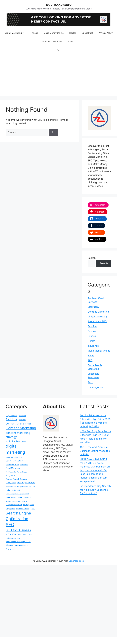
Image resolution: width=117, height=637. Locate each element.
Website (9, 545)
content (11, 423)
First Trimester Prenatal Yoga (16, 472)
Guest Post (87, 33)
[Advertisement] (58, 76)
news (24, 501)
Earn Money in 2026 (14, 461)
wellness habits (21, 545)
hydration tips (11, 487)
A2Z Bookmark (59, 5)
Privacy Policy (105, 33)
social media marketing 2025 (18, 542)
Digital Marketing (13, 33)
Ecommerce (24, 465)
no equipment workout (14, 505)
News (91, 355)
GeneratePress (76, 560)
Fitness (34, 33)
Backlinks (11, 419)
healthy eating (11, 483)
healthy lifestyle (26, 482)
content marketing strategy (18, 435)
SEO (90, 360)
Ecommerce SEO (97, 321)
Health (72, 33)
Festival (92, 331)
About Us (72, 41)
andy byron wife (11, 416)
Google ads (10, 475)
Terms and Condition (51, 41)
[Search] (53, 132)
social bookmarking (13, 538)
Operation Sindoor (22, 509)
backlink (22, 416)
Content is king (24, 423)
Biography (93, 306)
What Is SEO (10, 549)
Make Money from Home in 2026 (17, 494)
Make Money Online (54, 33)
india (8, 490)
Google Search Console (16, 479)
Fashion (92, 326)
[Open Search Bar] (58, 50)
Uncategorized (96, 387)
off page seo (28, 505)
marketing (27, 497)
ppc (33, 508)
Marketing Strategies (13, 501)
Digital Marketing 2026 (14, 457)
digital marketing (15, 449)
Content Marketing (98, 311)
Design (23, 441)
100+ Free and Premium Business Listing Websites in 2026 (95, 451)
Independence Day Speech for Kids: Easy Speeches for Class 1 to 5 (95, 490)
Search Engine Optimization (18, 516)
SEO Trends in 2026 (25, 534)
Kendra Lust (15, 490)
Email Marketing (13, 468)
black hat (22, 420)
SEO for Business (18, 530)
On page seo (10, 509)
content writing (13, 441)
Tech (90, 382)
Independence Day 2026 (26, 487)
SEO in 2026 (11, 534)
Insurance (93, 345)
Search (92, 258)
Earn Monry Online (12, 465)
